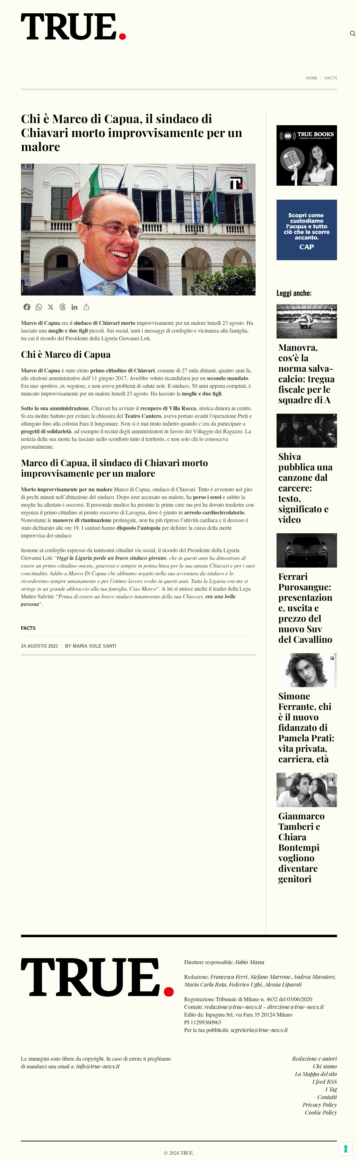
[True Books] (307, 181)
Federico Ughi (245, 984)
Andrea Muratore (314, 976)
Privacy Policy (320, 1104)
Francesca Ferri (229, 976)
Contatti (327, 1097)
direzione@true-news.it (295, 1006)
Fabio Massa (249, 962)
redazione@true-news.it (233, 1006)
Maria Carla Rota (205, 984)
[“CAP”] (307, 229)
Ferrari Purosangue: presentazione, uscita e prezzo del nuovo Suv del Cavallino (305, 607)
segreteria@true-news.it (259, 1029)
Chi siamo (325, 1066)
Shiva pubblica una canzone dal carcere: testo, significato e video (305, 487)
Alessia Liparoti (283, 984)
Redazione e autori (314, 1058)
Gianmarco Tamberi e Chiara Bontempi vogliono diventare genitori (301, 847)
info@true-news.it (98, 1066)
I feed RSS (325, 1081)
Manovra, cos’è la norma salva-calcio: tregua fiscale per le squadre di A (306, 373)
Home (311, 78)
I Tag (331, 1089)
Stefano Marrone (270, 976)
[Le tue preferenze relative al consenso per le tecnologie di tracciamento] (345, 1148)
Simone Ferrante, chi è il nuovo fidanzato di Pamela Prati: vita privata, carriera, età (306, 727)
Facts (331, 78)
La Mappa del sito (316, 1073)
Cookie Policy (321, 1112)
